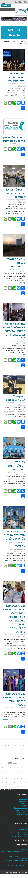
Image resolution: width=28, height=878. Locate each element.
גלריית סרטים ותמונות (20, 810)
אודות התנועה (23, 799)
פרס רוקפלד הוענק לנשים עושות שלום (15, 865)
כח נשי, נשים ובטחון (21, 834)
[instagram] (26, 2)
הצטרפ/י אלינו (23, 803)
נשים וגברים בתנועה (21, 812)
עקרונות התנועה (22, 801)
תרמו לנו (6, 6)
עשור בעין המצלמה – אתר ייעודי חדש (16, 466)
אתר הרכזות (23, 817)
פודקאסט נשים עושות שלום (18, 832)
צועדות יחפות (23, 849)
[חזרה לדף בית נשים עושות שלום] (16, 2)
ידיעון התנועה (23, 830)
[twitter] (21, 2)
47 (19, 745)
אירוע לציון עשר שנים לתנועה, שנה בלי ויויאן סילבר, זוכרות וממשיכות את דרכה (14, 539)
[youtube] (24, 2)
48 (23, 745)
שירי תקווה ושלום (22, 815)
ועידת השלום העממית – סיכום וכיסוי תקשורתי (15, 77)
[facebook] (19, 2)
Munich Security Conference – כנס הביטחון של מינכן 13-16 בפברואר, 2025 (14, 331)
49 (2, 749)
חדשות (25, 827)
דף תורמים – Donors (20, 808)
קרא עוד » (22, 97)
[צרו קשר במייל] (26, 840)
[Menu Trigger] (3, 3)
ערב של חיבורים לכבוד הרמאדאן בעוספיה (15, 193)
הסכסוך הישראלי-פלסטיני (19, 836)
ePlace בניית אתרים (5, 876)
